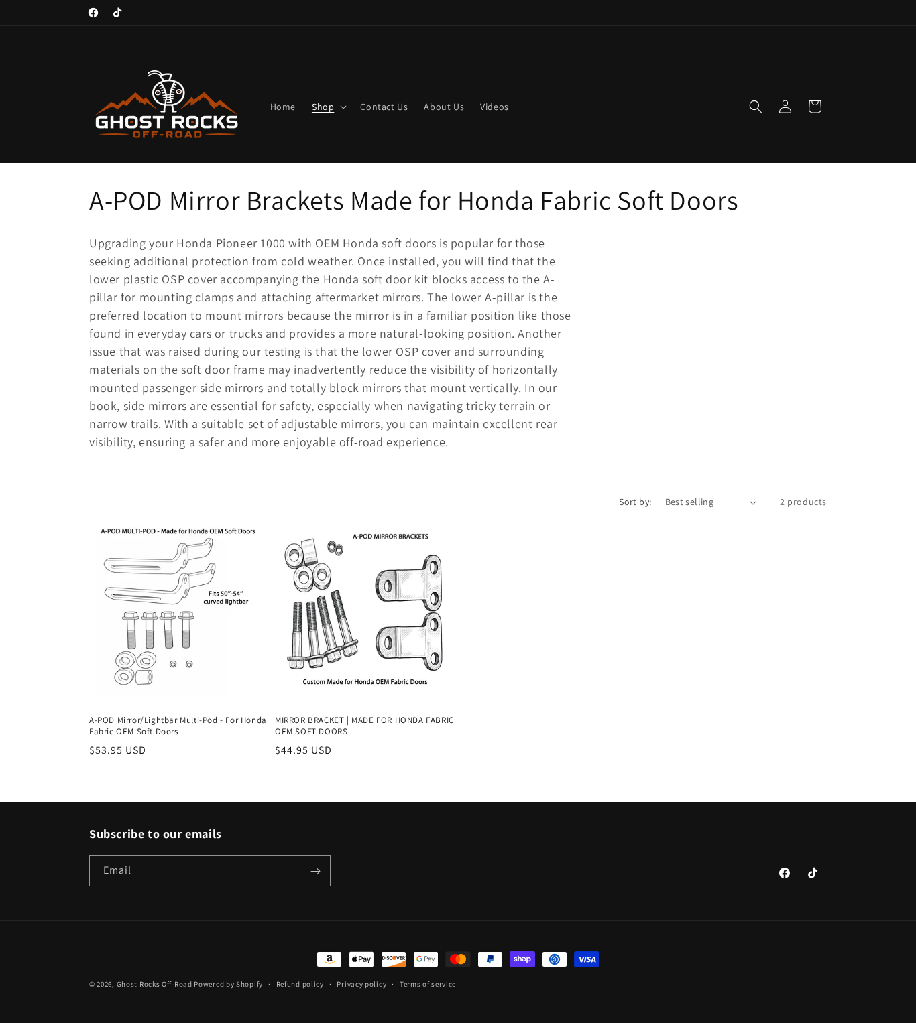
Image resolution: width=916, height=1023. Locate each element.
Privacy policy (361, 983)
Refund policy (300, 983)
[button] (328, 106)
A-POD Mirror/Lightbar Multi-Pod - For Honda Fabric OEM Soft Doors (178, 726)
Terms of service (428, 983)
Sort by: (635, 502)
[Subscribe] (315, 871)
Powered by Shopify (228, 984)
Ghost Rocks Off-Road (154, 984)
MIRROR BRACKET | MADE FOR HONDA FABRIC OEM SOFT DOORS (364, 726)
